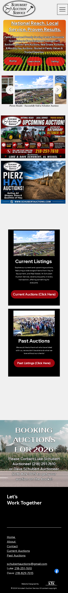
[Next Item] (57, 89)
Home (11, 537)
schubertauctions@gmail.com (27, 564)
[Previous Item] (10, 89)
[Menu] (62, 9)
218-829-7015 (24, 573)
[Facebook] (57, 571)
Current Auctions (18, 551)
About (11, 541)
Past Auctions (16, 555)
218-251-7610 (23, 568)
